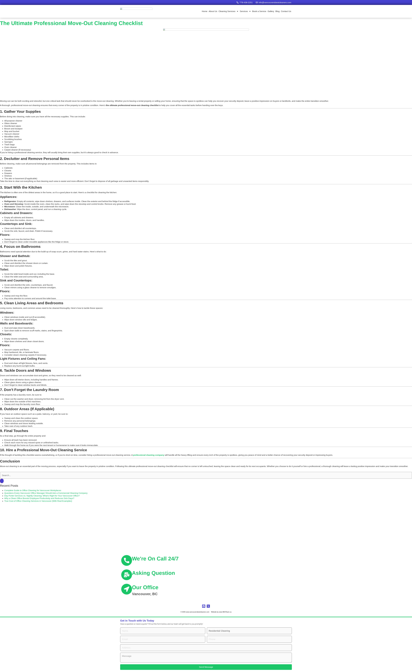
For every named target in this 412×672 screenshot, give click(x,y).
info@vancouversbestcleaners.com (275, 2)
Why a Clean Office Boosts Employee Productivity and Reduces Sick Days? (39, 498)
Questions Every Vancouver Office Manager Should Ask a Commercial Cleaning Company (46, 493)
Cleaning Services (227, 11)
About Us (213, 11)
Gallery (271, 11)
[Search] (2, 481)
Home (204, 11)
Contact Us (286, 11)
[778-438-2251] (238, 2)
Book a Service (259, 11)
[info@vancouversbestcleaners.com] (257, 2)
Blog (277, 11)
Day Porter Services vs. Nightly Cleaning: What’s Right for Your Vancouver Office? (42, 496)
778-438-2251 (246, 2)
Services (244, 11)
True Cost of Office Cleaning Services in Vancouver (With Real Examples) (38, 501)
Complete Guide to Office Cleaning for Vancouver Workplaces (32, 490)
